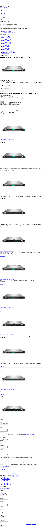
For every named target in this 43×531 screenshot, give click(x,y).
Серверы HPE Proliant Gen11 (6, 45)
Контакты (3, 15)
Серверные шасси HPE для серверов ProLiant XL (9, 52)
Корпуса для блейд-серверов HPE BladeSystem (8, 51)
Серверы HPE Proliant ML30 (6, 48)
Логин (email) (2, 512)
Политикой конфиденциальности (30, 434)
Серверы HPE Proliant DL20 (6, 40)
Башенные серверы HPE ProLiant (6, 36)
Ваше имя (1, 440)
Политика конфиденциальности (5, 488)
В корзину (7, 89)
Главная (3, 10)
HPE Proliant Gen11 (4, 477)
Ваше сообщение (2, 503)
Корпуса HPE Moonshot (5, 53)
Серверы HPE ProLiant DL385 (6, 43)
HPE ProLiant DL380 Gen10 (6, 483)
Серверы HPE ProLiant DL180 (6, 39)
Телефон (1, 425)
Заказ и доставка (4, 12)
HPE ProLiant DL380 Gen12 (14, 474)
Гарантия (3, 13)
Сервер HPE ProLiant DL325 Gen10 (7, 139)
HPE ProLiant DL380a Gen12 (15, 475)
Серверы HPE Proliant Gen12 (6, 46)
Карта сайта (2, 489)
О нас (3, 11)
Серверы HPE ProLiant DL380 (6, 42)
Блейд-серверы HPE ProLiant (6, 37)
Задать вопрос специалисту (3, 7)
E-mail (1, 427)
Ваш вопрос (2, 445)
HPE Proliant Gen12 (13, 473)
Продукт (1, 422)
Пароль (1, 513)
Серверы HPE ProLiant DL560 (6, 44)
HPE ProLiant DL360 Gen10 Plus (6, 484)
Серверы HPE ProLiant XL (6, 50)
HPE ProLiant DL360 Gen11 (6, 478)
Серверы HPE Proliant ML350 (6, 49)
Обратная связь (6, 489)
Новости (3, 14)
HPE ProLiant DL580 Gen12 (14, 476)
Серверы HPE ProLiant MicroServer (7, 47)
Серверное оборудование (5, 466)
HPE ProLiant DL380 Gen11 (6, 479)
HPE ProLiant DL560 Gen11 (6, 480)
